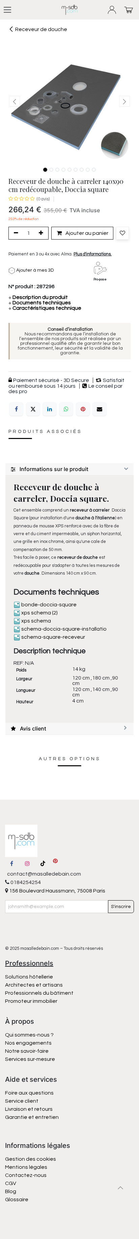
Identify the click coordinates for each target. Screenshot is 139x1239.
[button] (14, 101)
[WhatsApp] (66, 409)
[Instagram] (27, 863)
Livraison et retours (29, 1109)
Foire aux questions (29, 1093)
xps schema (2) (39, 612)
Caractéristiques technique (44, 308)
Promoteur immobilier (31, 1001)
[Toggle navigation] (7, 9)
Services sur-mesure (30, 1059)
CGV (10, 1183)
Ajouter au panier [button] (86, 233)
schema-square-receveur (52, 637)
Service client (21, 1101)
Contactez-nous (26, 1175)
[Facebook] (16, 409)
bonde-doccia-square (48, 604)
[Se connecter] (112, 10)
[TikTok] (42, 863)
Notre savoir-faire (27, 1051)
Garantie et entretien (32, 1117)
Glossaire (16, 1199)
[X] (33, 409)
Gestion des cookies (30, 1159)
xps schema (35, 621)
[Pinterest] (83, 409)
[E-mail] (99, 409)
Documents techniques (39, 302)
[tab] (69, 469)
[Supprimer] (14, 233)
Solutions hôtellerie (29, 977)
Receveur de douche (41, 29)
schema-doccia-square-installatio (63, 629)
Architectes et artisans (34, 985)
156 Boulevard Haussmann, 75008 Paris (56, 890)
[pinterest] (55, 863)
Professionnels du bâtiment (39, 993)
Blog (10, 1191)
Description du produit (38, 297)
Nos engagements (29, 1043)
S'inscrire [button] (121, 906)
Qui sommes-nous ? (29, 1035)
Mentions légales (26, 1167)
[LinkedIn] (49, 409)
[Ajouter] (42, 233)
